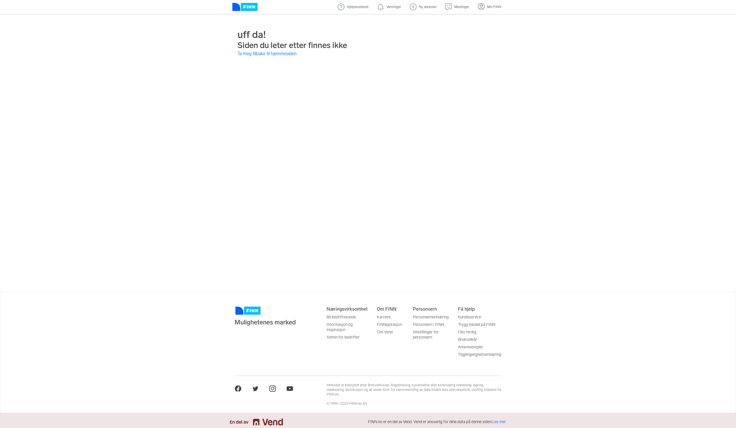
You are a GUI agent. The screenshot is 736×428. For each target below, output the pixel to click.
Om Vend (385, 332)
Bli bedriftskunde (341, 317)
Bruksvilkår (467, 339)
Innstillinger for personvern (426, 335)
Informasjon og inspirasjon (340, 327)
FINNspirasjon (389, 324)
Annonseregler (470, 347)
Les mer (499, 421)
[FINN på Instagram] (272, 388)
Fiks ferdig (467, 332)
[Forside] (245, 7)
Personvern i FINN (428, 324)
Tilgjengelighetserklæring (479, 354)
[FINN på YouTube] (289, 388)
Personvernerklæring (431, 317)
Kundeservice (469, 317)
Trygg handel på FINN (476, 324)
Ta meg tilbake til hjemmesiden (267, 53)
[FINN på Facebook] (238, 388)
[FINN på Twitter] (255, 388)
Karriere (384, 317)
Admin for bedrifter (343, 337)
